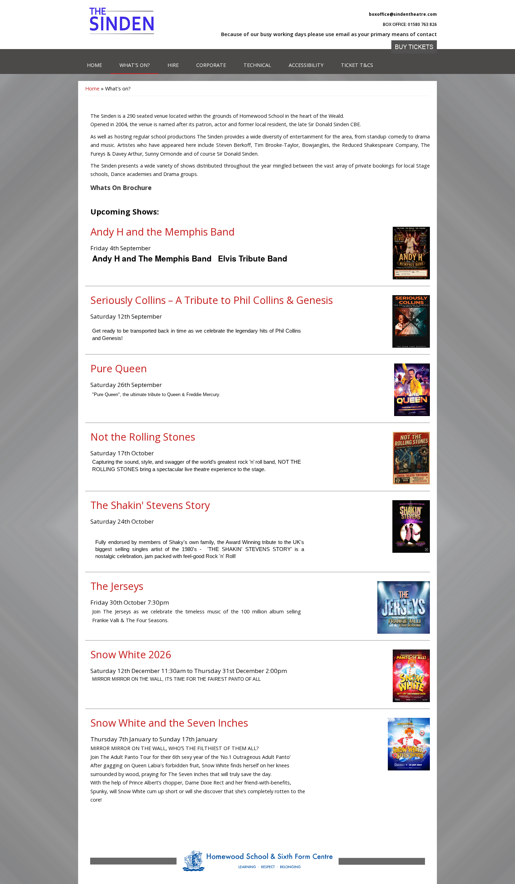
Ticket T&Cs (357, 65)
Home (94, 65)
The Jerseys (116, 586)
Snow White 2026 (130, 654)
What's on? (134, 65)
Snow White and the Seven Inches (169, 722)
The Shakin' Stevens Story (150, 505)
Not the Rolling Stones (142, 436)
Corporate (211, 65)
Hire (173, 65)
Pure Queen (118, 368)
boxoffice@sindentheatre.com (403, 14)
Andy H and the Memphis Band (162, 231)
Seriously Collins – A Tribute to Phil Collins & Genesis (211, 300)
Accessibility (306, 65)
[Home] (122, 21)
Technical (257, 65)
